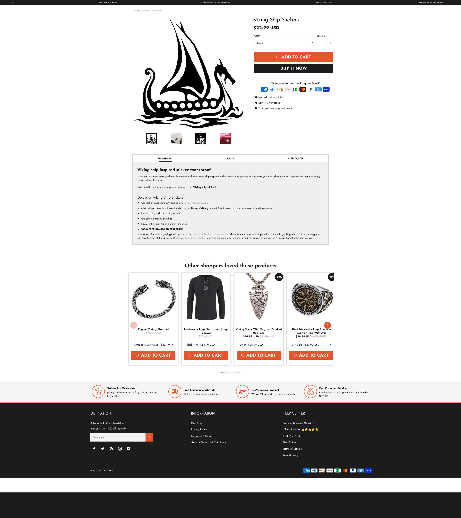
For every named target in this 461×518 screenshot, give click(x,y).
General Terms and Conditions (208, 442)
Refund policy (291, 455)
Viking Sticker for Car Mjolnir (208, 234)
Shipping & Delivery (203, 436)
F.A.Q (230, 158)
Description (165, 158)
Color (257, 35)
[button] (327, 325)
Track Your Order (292, 436)
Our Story (196, 423)
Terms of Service (292, 449)
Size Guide (289, 442)
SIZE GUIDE (295, 158)
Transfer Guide (199, 203)
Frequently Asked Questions (299, 423)
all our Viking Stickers (195, 238)
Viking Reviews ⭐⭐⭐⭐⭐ (300, 429)
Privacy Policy (199, 429)
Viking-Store (106, 470)
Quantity (321, 36)
